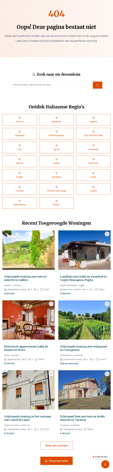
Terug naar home (58, 460)
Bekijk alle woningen (56, 445)
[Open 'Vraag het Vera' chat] (105, 464)
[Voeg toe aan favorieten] (51, 234)
